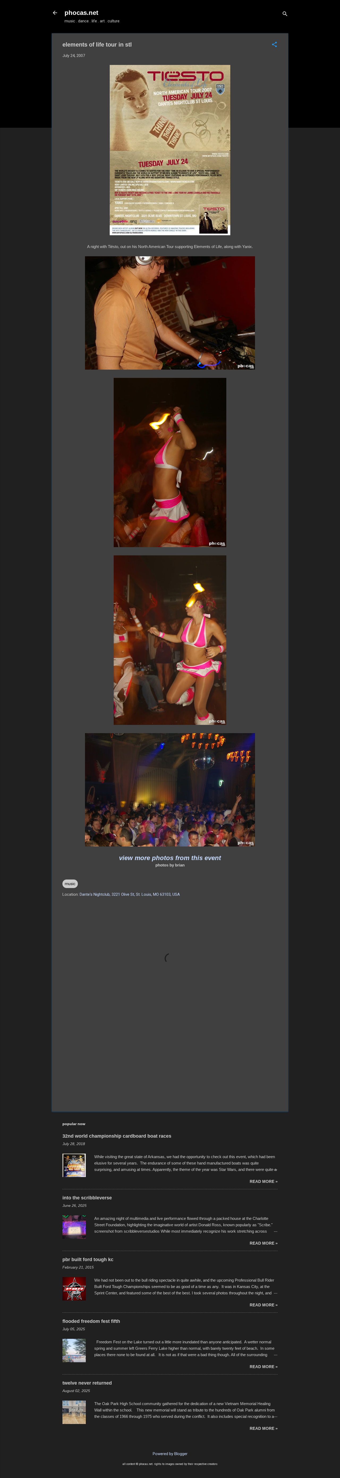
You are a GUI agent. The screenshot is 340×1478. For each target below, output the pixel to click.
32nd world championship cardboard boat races (116, 1136)
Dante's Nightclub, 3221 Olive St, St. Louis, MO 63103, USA (130, 894)
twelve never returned (87, 1383)
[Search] (285, 14)
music (70, 883)
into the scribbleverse (87, 1197)
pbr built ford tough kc (87, 1259)
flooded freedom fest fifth (91, 1321)
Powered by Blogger (170, 1453)
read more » (264, 1181)
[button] (274, 45)
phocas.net (81, 12)
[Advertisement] (170, 1062)
